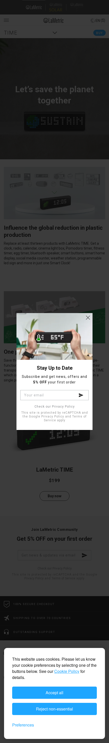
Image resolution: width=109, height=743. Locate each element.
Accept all (54, 692)
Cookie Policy (66, 671)
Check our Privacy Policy (54, 406)
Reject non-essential (54, 709)
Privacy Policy (52, 416)
